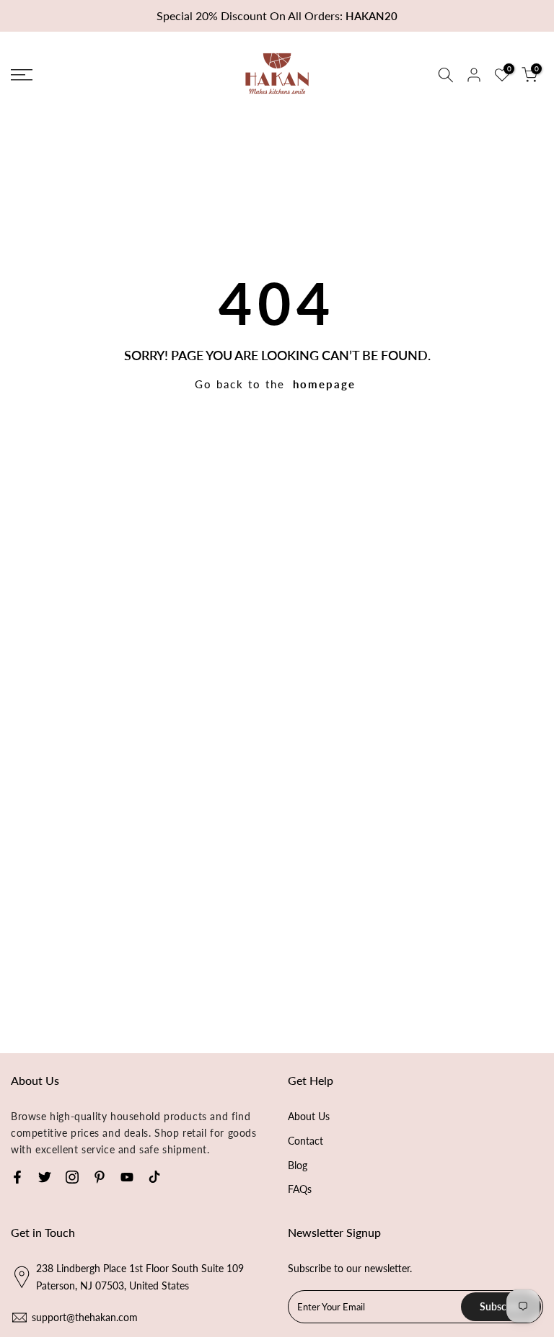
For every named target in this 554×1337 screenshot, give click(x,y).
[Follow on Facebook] (17, 1177)
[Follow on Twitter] (44, 1177)
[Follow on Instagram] (72, 1177)
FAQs (300, 1189)
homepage (324, 383)
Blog (297, 1165)
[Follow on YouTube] (126, 1177)
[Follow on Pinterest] (99, 1177)
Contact (305, 1141)
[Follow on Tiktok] (154, 1177)
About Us (309, 1116)
